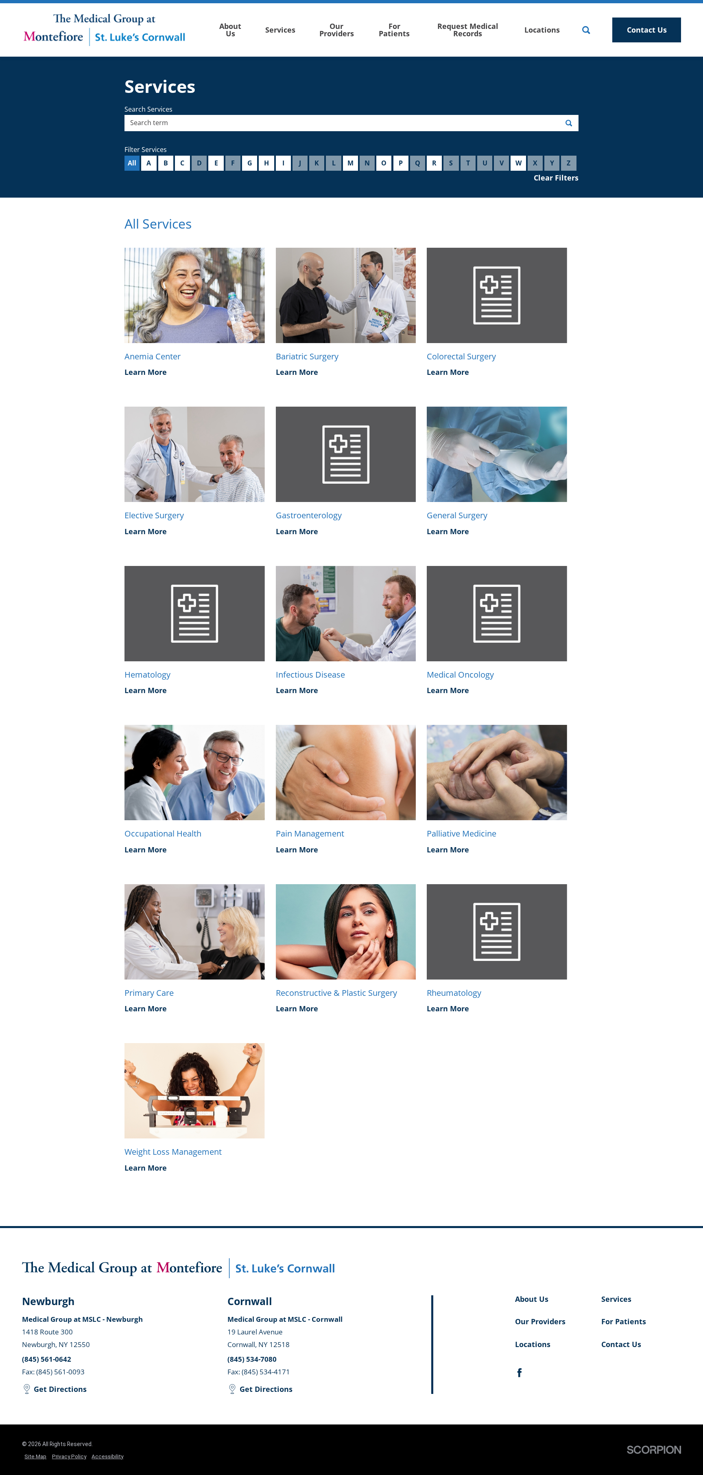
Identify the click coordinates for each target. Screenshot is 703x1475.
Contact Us (647, 30)
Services (280, 30)
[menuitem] (230, 30)
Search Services (148, 109)
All (132, 163)
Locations (542, 30)
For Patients (394, 29)
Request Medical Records (467, 29)
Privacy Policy (69, 1456)
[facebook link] (519, 1372)
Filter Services (145, 149)
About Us (230, 29)
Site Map (35, 1456)
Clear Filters (556, 177)
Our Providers (336, 29)
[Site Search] (586, 30)
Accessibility (107, 1456)
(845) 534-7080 (252, 1359)
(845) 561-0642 (46, 1359)
